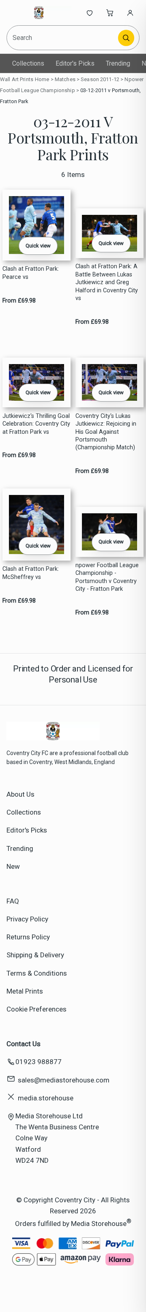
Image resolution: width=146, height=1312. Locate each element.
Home (42, 79)
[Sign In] (130, 12)
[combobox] (63, 37)
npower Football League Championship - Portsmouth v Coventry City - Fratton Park (107, 577)
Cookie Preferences (36, 1009)
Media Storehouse (99, 1223)
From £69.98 (19, 300)
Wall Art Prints (16, 79)
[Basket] (110, 12)
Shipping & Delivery (35, 955)
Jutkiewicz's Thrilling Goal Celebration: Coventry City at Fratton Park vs (36, 424)
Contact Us (23, 1044)
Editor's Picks (75, 63)
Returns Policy (28, 937)
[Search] (126, 38)
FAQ (12, 901)
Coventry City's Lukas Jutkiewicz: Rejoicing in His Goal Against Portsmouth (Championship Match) (105, 432)
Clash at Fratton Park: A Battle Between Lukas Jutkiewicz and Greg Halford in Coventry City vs (106, 282)
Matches (65, 79)
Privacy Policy (27, 919)
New (13, 866)
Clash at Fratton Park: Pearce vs (30, 272)
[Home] (38, 12)
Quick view (38, 246)
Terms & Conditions (36, 973)
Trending (118, 63)
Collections (28, 63)
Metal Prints (24, 991)
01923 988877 (38, 1062)
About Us (20, 794)
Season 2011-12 (100, 79)
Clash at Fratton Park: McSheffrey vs (30, 572)
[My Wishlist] (89, 12)
